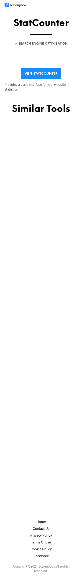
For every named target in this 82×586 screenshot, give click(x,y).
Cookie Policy (41, 549)
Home (41, 522)
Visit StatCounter (41, 74)
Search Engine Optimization (42, 43)
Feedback (41, 556)
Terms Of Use (41, 542)
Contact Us (41, 528)
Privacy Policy (41, 535)
